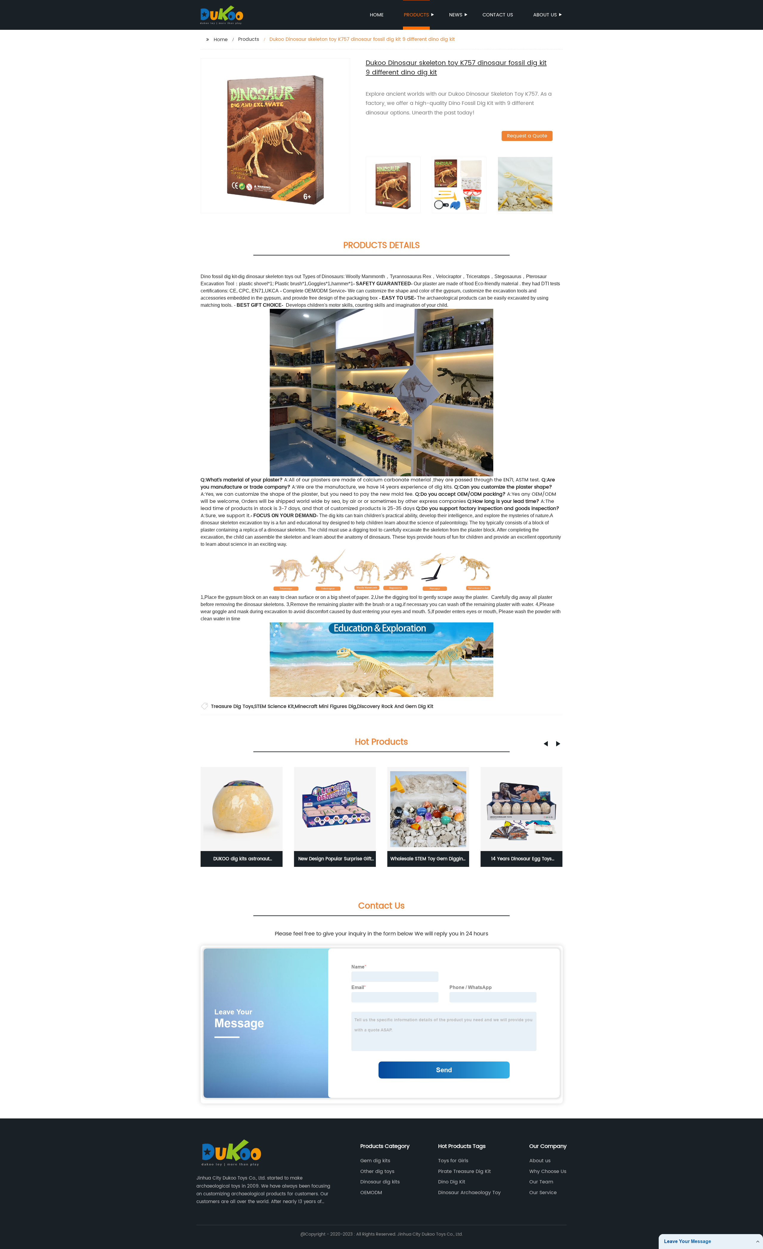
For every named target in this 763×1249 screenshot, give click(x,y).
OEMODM (371, 1192)
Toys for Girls (453, 1160)
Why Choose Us (547, 1171)
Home (377, 15)
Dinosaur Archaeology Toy (469, 1192)
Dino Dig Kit (451, 1182)
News (455, 15)
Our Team (541, 1182)
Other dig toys (377, 1171)
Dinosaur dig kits (380, 1182)
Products (416, 15)
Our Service (543, 1193)
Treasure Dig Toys (232, 706)
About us (545, 15)
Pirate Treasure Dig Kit (464, 1171)
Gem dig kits (375, 1160)
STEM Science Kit (274, 706)
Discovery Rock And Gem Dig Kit (395, 706)
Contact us (498, 15)
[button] (546, 743)
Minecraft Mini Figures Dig (325, 706)
